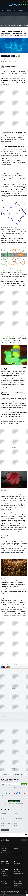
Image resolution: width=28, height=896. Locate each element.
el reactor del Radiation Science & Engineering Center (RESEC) (13, 336)
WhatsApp (7, 793)
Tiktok (5, 795)
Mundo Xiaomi (4, 854)
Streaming (3, 813)
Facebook (12, 56)
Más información (15, 894)
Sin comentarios (6, 55)
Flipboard (16, 56)
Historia (21, 10)
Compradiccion (4, 875)
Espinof (15, 856)
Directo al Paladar (5, 863)
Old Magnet (14, 664)
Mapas (2, 10)
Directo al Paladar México (6, 887)
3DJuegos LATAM (17, 881)
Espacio (3, 816)
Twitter (14, 56)
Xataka (2, 846)
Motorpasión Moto (18, 865)
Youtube (14, 793)
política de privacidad (18, 787)
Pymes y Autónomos (18, 873)
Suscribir (24, 784)
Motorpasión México (18, 887)
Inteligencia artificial (5, 823)
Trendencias (3, 871)
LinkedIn (2, 795)
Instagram (17, 793)
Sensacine (16, 855)
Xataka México (4, 881)
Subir (23, 840)
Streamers (8, 10)
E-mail (19, 56)
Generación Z (21, 25)
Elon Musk (14, 25)
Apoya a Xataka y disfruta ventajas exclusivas (14, 803)
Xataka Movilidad (18, 818)
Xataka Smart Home (5, 852)
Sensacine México (18, 883)
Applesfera (3, 850)
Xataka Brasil (4, 883)
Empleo (3, 825)
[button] (11, 66)
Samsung (16, 820)
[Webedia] (25, 1)
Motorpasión (17, 863)
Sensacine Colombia (18, 885)
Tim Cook (9, 25)
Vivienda (15, 10)
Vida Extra (16, 848)
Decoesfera (3, 873)
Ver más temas (5, 829)
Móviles (16, 816)
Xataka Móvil (4, 848)
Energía (3, 818)
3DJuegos (16, 846)
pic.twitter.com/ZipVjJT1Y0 (9, 177)
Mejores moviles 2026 (15, 774)
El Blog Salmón (17, 871)
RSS (22, 793)
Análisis (16, 813)
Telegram (20, 793)
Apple (2, 820)
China (4, 25)
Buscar (26, 835)
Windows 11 (16, 825)
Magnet (14, 5)
